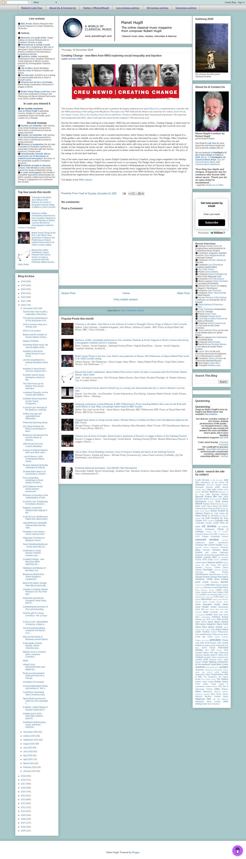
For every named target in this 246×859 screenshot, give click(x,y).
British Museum (222, 504)
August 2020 (29, 744)
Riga (197, 648)
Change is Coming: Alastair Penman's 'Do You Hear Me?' (35, 591)
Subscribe (211, 222)
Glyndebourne (201, 574)
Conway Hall (201, 545)
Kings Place (222, 587)
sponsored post (212, 667)
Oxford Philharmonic (219, 632)
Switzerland (200, 674)
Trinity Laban (217, 684)
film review (211, 565)
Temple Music (217, 674)
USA (220, 686)
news (206, 611)
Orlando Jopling (215, 260)
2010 (23, 811)
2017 (23, 784)
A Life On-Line (202, 480)
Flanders (198, 567)
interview (210, 584)
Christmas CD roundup (33, 682)
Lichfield (202, 595)
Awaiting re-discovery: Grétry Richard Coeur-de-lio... (34, 353)
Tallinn (207, 674)
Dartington (215, 547)
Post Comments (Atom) (132, 310)
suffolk (216, 672)
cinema (209, 532)
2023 (23, 293)
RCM (207, 643)
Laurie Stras (203, 351)
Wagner (225, 689)
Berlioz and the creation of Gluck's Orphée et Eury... (35, 335)
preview (72, 59)
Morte (25, 660)
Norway (198, 619)
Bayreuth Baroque (220, 494)
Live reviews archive (127, 8)
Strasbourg (209, 670)
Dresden (206, 550)
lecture (211, 590)
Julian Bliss (215, 363)
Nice (221, 612)
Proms (225, 640)
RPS (213, 650)
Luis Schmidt (214, 265)
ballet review (217, 489)
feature (204, 562)
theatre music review (204, 682)
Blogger (135, 852)
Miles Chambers (123, 114)
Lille (207, 595)
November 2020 (30, 732)
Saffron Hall (208, 653)
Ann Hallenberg (219, 337)
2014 (23, 795)
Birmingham (200, 501)
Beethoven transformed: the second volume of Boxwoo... (35, 437)
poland (217, 637)
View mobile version (125, 299)
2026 (23, 281)
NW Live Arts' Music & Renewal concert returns (35, 638)
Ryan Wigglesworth (213, 255)
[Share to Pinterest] (142, 193)
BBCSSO (199, 499)
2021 (23, 301)
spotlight (223, 667)
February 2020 (30, 767)
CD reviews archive (157, 8)
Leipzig (204, 592)
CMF (215, 534)
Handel (224, 582)
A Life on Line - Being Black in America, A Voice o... (35, 623)
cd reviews (223, 527)
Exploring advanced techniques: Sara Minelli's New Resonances (106, 468)
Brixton (205, 508)
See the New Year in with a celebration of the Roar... (35, 313)
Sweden (225, 672)
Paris (197, 634)
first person (223, 565)
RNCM (212, 648)
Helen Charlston (220, 281)
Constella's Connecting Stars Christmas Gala (34, 693)
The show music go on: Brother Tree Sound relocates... (33, 386)
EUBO (210, 560)
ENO (214, 557)
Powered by (203, 233)
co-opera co (223, 534)
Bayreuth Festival (203, 496)
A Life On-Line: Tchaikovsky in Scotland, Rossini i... (35, 502)
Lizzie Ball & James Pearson (211, 318)
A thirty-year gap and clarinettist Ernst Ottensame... (32, 416)
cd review (209, 526)
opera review (215, 626)
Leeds (218, 590)
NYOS (213, 619)
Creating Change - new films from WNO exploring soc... (33, 561)
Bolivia (210, 501)
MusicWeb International (217, 449)
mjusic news (217, 599)
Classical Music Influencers (207, 164)
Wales (198, 691)
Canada (208, 523)
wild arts (216, 699)
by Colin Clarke (218, 513)
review (213, 645)
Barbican (214, 492)
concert (225, 536)
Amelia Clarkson (215, 323)
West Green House (219, 694)
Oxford (218, 629)
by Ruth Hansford (210, 518)
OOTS (204, 622)
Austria (225, 487)
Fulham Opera (221, 567)
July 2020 (28, 748)
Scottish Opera (210, 657)
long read (210, 597)
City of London (221, 532)
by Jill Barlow (213, 516)
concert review (207, 539)
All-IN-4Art (210, 485)
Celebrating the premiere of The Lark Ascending (35, 608)
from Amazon (210, 414)
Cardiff (215, 523)
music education (203, 604)
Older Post (183, 293)
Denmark (224, 547)
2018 (23, 780)
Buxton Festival (218, 511)
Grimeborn (200, 579)
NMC (226, 612)
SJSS (205, 659)
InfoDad (224, 456)
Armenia (209, 487)
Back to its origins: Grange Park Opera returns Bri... (35, 584)
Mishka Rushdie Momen (215, 344)
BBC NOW (223, 497)
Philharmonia (218, 634)
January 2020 (29, 771)
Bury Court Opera (202, 511)
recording (206, 645)
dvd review (211, 552)
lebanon (204, 590)
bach (204, 489)
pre (203, 640)
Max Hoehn (211, 286)
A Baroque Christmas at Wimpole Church (33, 539)
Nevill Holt (199, 609)
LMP (220, 595)
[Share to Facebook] (139, 193)
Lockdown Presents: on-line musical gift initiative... (35, 393)
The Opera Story (208, 679)
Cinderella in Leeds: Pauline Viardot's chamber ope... (32, 553)
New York (220, 609)
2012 (23, 803)
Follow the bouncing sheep (35, 422)
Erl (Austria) (223, 557)
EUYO (216, 560)
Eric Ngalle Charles (70, 114)
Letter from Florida (215, 592)
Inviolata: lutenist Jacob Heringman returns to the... (34, 377)
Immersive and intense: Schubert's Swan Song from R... (34, 600)
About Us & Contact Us (62, 8)
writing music (201, 704)
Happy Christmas (31, 341)
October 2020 (29, 736)
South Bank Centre (219, 664)
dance (206, 547)
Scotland (199, 657)
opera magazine (208, 624)
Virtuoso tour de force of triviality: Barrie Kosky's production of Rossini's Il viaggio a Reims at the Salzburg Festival (131, 436)
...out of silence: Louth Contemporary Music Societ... (33, 459)
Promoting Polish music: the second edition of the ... (35, 346)
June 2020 (28, 751)
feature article (215, 562)
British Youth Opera (203, 506)
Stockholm (199, 670)
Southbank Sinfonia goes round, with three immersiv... (34, 724)
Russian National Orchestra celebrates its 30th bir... (35, 466)
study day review (203, 672)
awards (198, 489)
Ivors (201, 587)
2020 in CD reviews (32, 331)
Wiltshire (225, 699)
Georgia (225, 570)
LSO (221, 597)
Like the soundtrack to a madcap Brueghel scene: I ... (35, 362)
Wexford (198, 696)
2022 (23, 297)
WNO (79, 59)
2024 (23, 289)
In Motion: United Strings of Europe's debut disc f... (35, 708)
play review (207, 637)
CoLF (197, 536)
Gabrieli (198, 570)
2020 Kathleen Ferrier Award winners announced (33, 489)
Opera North (222, 624)
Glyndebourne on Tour (218, 574)
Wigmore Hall (203, 699)
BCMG (206, 499)
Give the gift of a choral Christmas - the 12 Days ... (35, 615)
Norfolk (209, 614)
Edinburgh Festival (202, 555)
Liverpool (213, 595)
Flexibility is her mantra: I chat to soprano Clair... (34, 533)
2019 (23, 776)
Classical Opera (202, 534)
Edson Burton (105, 114)
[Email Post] (123, 193)
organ (208, 630)
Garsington (208, 569)
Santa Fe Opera (217, 655)
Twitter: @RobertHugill (96, 8)
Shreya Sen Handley (89, 114)
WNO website (85, 180)
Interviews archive (186, 8)
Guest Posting (221, 579)
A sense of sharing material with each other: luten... (35, 451)
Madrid (197, 599)
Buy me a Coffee (216, 185)
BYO (205, 521)
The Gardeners (210, 677)
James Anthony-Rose (208, 330)
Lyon (226, 597)
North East (218, 615)
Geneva (217, 570)
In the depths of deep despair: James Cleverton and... (32, 645)
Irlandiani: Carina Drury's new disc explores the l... (35, 370)
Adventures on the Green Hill (214, 482)
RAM (202, 643)
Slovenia (212, 660)
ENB (226, 555)
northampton (206, 617)
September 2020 (31, 740)
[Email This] (130, 193)
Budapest (224, 508)
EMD (222, 555)
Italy (196, 587)
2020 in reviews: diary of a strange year (35, 325)
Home (126, 293)
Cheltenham (210, 529)
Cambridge (199, 523)
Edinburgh (224, 552)
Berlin (225, 499)
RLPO (204, 648)
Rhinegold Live (222, 645)
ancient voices (221, 485)
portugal (225, 637)
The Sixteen (222, 679)
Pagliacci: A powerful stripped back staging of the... (35, 510)
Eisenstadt (215, 555)
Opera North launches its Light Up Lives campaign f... (35, 701)
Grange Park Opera (219, 577)
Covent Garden (215, 545)
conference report (204, 543)
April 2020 (28, 759)
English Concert (203, 557)
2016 (23, 788)
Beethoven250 (216, 499)
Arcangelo (199, 487)
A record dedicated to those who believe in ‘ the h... (35, 687)
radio (197, 643)
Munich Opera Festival (205, 602)
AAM (226, 480)
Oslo (213, 629)
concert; (225, 540)
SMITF (219, 660)
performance (206, 634)
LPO (217, 597)
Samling (206, 655)
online (197, 622)
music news (221, 604)
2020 (23, 305)
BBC (215, 496)
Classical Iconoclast (223, 443)
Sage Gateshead (221, 653)
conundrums (223, 543)
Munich (225, 599)
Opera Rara (201, 627)
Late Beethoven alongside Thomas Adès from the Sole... (35, 525)
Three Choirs (201, 684)
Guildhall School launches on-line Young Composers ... (35, 401)
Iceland (198, 585)
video (217, 689)
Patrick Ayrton (214, 342)
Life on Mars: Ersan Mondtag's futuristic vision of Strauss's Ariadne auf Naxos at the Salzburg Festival (125, 452)
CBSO (222, 523)
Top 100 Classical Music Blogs (210, 160)
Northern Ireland (220, 617)
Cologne (205, 536)
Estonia (198, 560)
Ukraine (214, 686)
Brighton (206, 504)
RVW (226, 650)
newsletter (214, 612)
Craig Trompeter (205, 309)
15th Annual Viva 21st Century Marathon (33, 445)
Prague (198, 640)
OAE (219, 619)
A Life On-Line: (216, 480)
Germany (199, 572)
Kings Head (212, 587)
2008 (23, 819)
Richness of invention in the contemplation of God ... (35, 496)
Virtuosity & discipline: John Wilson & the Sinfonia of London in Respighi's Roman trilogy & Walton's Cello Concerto (131, 324)
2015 (23, 791)
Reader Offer (215, 643)
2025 (23, 285)
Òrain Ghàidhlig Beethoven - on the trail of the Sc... (35, 545)
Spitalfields (200, 667)
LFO (197, 595)
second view (223, 657)
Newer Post (68, 293)
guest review (202, 582)
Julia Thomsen (214, 290)
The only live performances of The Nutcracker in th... (35, 319)
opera (210, 622)
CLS (211, 534)
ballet (209, 489)
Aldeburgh (200, 485)
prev (207, 640)
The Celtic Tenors (206, 269)
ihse (203, 585)
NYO (208, 619)
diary (197, 549)
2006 (23, 827)
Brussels (212, 508)
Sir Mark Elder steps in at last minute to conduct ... (35, 472)
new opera (209, 609)
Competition (215, 536)
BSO (218, 508)
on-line (225, 619)
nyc (204, 619)
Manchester (206, 599)
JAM (205, 587)
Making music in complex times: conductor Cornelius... (34, 654)
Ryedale (198, 653)
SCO (226, 655)
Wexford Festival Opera (216, 696)
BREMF (198, 504)
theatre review (221, 681)
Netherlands (223, 607)
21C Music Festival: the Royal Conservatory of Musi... (34, 428)
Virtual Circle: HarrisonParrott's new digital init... (34, 667)
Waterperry (207, 692)
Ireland (218, 585)
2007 (23, 823)
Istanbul (225, 585)
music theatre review (206, 607)
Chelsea (198, 529)
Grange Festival (202, 577)
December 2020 (30, 308)
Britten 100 (217, 506)
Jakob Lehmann (215, 358)
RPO (207, 650)
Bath (208, 494)
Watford (217, 692)
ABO (197, 482)
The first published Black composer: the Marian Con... (34, 630)
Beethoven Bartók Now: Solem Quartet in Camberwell (33, 576)
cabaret (211, 521)
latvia (197, 590)
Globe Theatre (219, 572)
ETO (205, 559)
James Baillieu (211, 272)
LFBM (225, 592)
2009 (23, 815)
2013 (23, 799)
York (209, 704)
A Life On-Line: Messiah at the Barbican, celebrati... (35, 408)
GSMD (210, 579)
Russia (219, 650)
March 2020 (29, 763)
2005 (23, 831)
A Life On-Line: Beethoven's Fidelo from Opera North (35, 518)
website (225, 692)
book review (222, 501)
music (226, 602)
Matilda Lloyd (214, 365)
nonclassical (200, 615)
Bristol (213, 504)
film (203, 565)
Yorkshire (216, 704)
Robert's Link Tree (31, 8)
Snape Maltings (209, 662)
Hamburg (214, 582)
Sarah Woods (180, 111)
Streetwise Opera (221, 670)
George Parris (214, 316)
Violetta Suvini (212, 246)
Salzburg (198, 655)
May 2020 (28, 755)
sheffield (198, 660)
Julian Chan (210, 314)
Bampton (205, 492)
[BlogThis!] (133, 193)
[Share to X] (136, 193)
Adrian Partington (216, 274)
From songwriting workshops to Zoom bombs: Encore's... (33, 480)
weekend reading (202, 694)
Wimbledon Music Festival (208, 702)
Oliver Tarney (214, 293)
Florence (208, 567)
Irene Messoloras (216, 279)
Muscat (219, 602)
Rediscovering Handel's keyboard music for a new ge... (34, 675)
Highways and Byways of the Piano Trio (34, 569)
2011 (23, 807)
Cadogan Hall (221, 520)
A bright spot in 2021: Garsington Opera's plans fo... (33, 716)
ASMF (217, 487)
